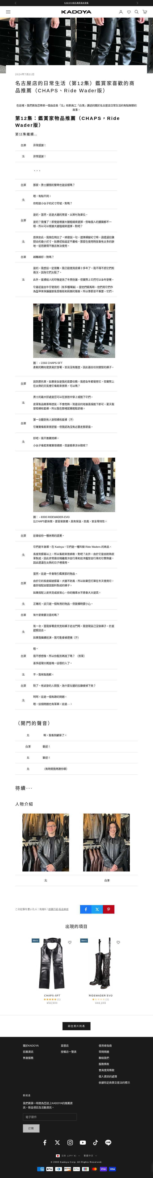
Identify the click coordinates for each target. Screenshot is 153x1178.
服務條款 (104, 1064)
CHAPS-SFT (52, 995)
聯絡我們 (104, 1057)
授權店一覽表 (68, 1051)
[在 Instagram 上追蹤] (70, 1142)
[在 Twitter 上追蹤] (57, 1142)
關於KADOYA (31, 1045)
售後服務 (28, 1057)
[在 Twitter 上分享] (97, 909)
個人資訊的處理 (108, 1076)
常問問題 (104, 1051)
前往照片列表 (76, 1026)
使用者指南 (105, 1045)
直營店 (65, 1045)
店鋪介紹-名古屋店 (58, 909)
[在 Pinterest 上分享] (108, 909)
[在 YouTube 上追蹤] (82, 1142)
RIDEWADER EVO (101, 995)
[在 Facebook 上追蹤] (44, 1142)
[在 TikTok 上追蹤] (95, 1142)
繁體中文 (88, 1156)
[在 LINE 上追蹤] (108, 1142)
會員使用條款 (106, 1070)
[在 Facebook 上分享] (85, 909)
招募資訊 (28, 1051)
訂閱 (31, 1128)
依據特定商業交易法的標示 (114, 1082)
